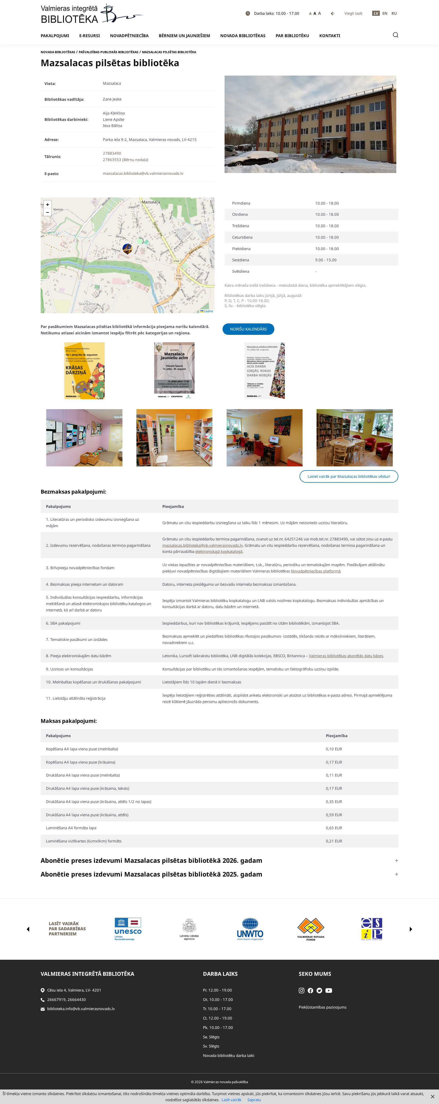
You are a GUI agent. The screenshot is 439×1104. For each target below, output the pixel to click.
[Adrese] (43, 990)
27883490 (112, 153)
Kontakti (329, 35)
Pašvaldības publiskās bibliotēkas (108, 52)
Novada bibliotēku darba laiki (228, 1055)
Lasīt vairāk (231, 1099)
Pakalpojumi (55, 35)
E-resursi (89, 35)
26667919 (56, 999)
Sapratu (254, 1099)
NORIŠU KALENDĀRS (248, 329)
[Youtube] (328, 990)
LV (376, 13)
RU (394, 13)
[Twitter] (319, 990)
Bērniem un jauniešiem (184, 35)
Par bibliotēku (292, 35)
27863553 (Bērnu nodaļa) (125, 159)
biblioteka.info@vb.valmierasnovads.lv (81, 1008)
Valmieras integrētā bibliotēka (87, 973)
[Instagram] (301, 990)
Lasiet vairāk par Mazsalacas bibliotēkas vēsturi (349, 476)
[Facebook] (310, 990)
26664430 (77, 999)
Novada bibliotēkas (242, 35)
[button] (127, 249)
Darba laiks (220, 973)
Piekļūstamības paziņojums (323, 1007)
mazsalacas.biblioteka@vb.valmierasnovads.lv (143, 173)
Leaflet (208, 311)
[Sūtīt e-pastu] (43, 1009)
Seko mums (315, 973)
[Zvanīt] (43, 999)
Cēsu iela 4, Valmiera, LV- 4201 (74, 990)
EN (384, 13)
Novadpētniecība (129, 35)
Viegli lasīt (353, 13)
